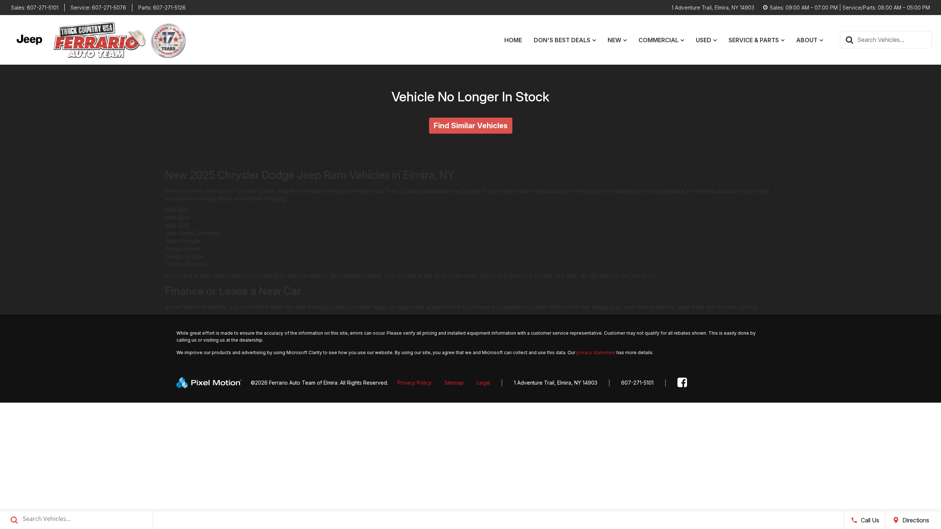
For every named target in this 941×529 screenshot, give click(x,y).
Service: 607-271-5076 (98, 7)
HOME (513, 40)
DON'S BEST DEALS (562, 40)
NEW (614, 40)
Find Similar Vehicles (471, 125)
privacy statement (595, 352)
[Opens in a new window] (682, 382)
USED (703, 40)
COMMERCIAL (658, 40)
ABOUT (806, 40)
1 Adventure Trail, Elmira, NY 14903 (555, 382)
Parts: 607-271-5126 (162, 7)
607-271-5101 (637, 382)
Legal (483, 382)
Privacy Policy (414, 382)
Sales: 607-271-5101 (34, 7)
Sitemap (454, 382)
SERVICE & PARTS (754, 40)
